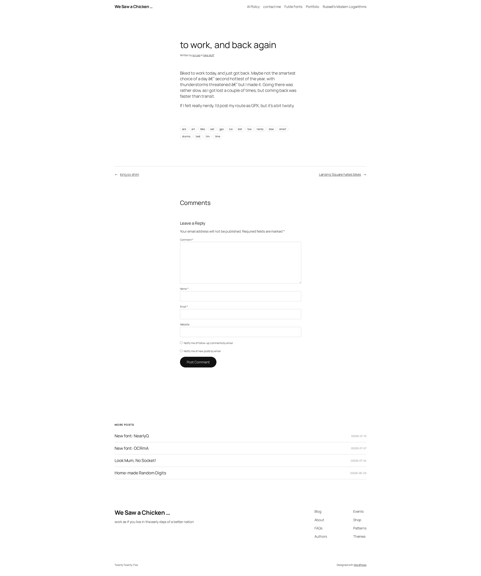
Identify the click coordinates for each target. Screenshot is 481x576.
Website (184, 324)
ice (231, 129)
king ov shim (129, 174)
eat (212, 129)
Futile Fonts (293, 6)
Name (184, 288)
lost (240, 129)
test (198, 136)
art (193, 129)
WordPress (360, 565)
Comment (186, 239)
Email (184, 306)
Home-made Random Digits (140, 473)
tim (208, 136)
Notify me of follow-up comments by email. (208, 343)
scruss (196, 55)
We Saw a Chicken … (134, 6)
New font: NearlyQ (132, 436)
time (217, 136)
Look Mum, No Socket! (135, 460)
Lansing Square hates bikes (340, 174)
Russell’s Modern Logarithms (344, 6)
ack (184, 129)
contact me (272, 6)
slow (271, 129)
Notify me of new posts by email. (202, 351)
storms (186, 136)
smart (282, 129)
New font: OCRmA (132, 448)
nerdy (260, 129)
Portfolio (312, 6)
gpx (221, 129)
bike (202, 129)
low (249, 129)
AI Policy (253, 6)
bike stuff (208, 55)
